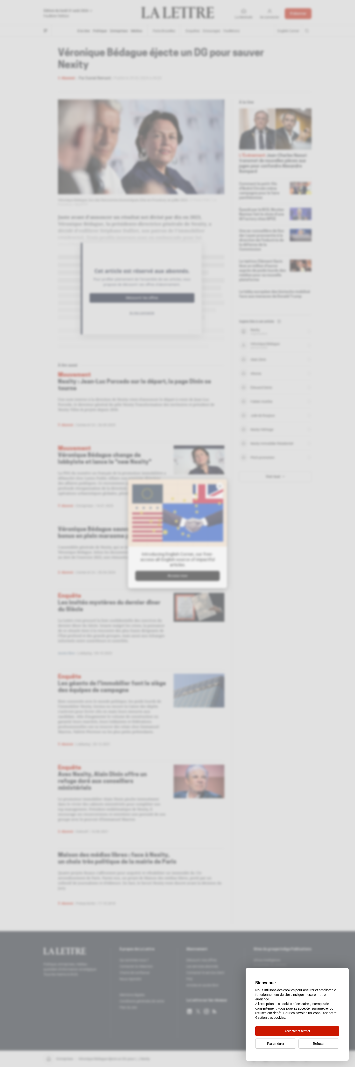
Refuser (319, 1044)
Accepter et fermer (297, 1031)
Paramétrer (275, 1044)
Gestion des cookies (270, 1017)
